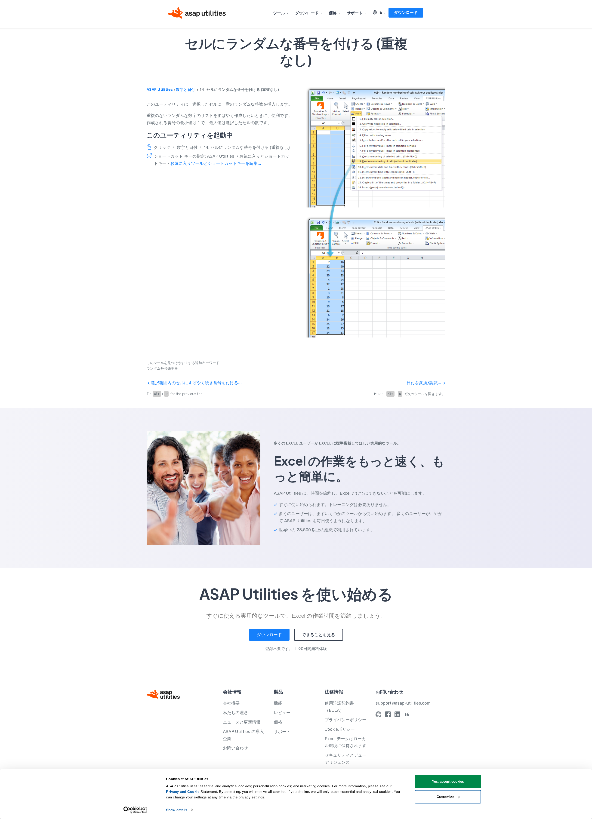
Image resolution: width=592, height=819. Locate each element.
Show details (176, 810)
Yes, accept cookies (448, 781)
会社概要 (231, 703)
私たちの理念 (235, 712)
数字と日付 (185, 89)
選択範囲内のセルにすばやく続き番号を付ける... (196, 382)
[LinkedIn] (397, 715)
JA (379, 12)
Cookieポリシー (340, 729)
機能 (278, 703)
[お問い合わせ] (378, 715)
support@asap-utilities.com (403, 703)
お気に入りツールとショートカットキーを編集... (215, 163)
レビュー (282, 712)
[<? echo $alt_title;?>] (375, 211)
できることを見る (318, 634)
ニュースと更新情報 (241, 722)
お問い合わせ (235, 748)
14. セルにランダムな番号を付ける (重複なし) (247, 147)
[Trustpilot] (407, 715)
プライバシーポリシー (345, 719)
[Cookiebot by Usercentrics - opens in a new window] (135, 810)
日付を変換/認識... (424, 382)
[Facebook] (388, 715)
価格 (333, 12)
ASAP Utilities (160, 89)
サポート (355, 12)
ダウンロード (307, 12)
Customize (445, 796)
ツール (279, 12)
